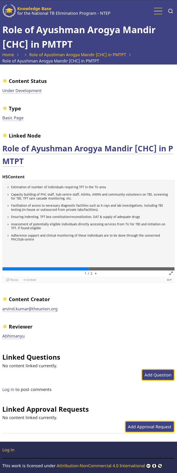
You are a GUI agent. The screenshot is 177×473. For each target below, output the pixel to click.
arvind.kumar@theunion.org (30, 308)
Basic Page (13, 117)
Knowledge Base (34, 8)
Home (8, 54)
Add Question (158, 375)
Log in (8, 389)
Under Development (22, 90)
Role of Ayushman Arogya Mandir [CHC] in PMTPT (77, 54)
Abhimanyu (13, 336)
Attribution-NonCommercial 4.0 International (101, 465)
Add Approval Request (149, 426)
